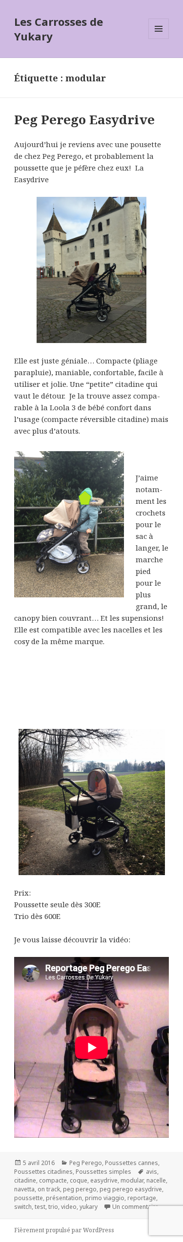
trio (53, 1207)
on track (49, 1189)
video (69, 1207)
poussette (28, 1198)
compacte (53, 1180)
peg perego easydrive (131, 1189)
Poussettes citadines (43, 1171)
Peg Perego (85, 1163)
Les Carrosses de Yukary (58, 28)
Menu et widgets (159, 38)
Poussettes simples (103, 1171)
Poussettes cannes (131, 1163)
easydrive (104, 1180)
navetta (24, 1189)
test (40, 1207)
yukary (89, 1207)
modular (132, 1180)
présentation (64, 1198)
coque (78, 1180)
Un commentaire (135, 1207)
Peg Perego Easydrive (84, 119)
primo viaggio (104, 1198)
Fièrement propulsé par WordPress (64, 1230)
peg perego (80, 1189)
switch (23, 1207)
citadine (25, 1180)
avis (151, 1171)
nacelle (156, 1180)
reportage (141, 1198)
